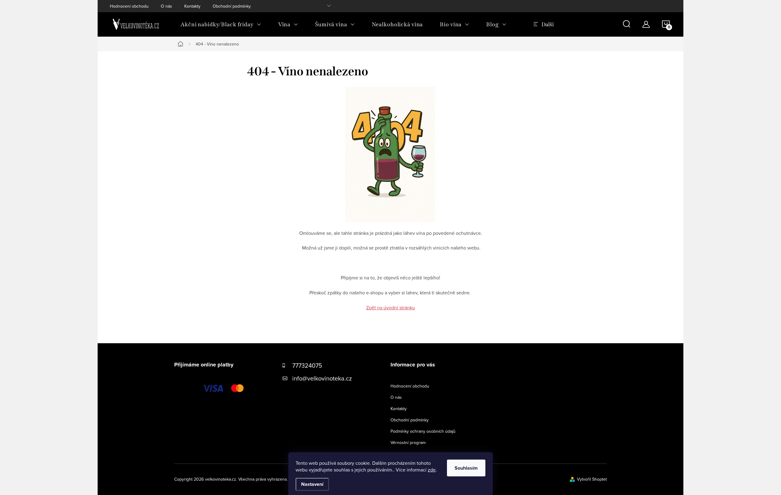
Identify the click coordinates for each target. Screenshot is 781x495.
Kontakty (192, 6)
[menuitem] (221, 24)
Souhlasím (466, 467)
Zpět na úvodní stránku (390, 307)
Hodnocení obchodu (129, 6)
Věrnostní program (408, 442)
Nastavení (312, 484)
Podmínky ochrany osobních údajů (422, 431)
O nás (166, 6)
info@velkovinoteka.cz (322, 378)
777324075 (307, 365)
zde (432, 469)
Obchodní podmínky (232, 6)
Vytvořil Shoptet (592, 479)
